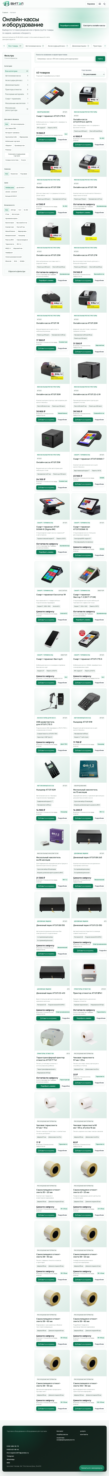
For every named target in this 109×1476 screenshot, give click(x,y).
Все (6, 124)
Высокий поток (22, 223)
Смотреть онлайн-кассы (94, 25)
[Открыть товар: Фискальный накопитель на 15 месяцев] (89, 769)
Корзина (91, 4)
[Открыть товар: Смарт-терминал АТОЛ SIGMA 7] (89, 438)
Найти (100, 59)
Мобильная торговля (12, 141)
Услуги (23, 160)
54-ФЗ (26, 210)
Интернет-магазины (12, 133)
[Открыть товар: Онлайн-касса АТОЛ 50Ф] (52, 370)
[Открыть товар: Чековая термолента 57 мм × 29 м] (89, 1037)
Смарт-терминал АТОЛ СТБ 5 (50, 116)
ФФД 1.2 (8, 248)
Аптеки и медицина (17, 124)
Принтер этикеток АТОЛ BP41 (87, 993)
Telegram (10, 1456)
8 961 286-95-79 (13, 1446)
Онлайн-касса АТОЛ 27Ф (85, 255)
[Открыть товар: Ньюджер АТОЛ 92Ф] (52, 769)
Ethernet (8, 261)
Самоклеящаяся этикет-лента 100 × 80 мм (85, 1384)
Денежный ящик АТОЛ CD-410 (50, 993)
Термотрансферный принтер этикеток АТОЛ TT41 (50, 1058)
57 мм (7, 214)
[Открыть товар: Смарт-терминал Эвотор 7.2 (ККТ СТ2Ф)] (89, 574)
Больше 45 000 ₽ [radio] (11, 196)
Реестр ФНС (9, 240)
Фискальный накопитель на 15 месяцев (85, 790)
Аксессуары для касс (57, 46)
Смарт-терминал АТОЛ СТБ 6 (87, 659)
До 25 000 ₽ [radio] (20, 188)
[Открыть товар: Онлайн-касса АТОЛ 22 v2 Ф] (89, 370)
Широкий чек (17, 248)
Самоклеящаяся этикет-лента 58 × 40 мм (85, 1255)
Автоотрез (15, 214)
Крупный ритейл (11, 137)
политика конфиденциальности (66, 1439)
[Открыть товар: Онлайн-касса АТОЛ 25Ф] (52, 231)
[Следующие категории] (105, 46)
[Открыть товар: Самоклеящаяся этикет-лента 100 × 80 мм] (89, 1363)
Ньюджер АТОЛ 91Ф (82, 722)
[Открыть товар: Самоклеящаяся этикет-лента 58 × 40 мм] (89, 1234)
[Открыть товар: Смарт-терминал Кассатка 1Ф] (52, 574)
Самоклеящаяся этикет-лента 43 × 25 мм (85, 1191)
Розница (8, 150)
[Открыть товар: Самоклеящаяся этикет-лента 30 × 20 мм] (52, 1169)
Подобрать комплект (69, 25)
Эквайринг (9, 253)
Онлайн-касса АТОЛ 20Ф (85, 323)
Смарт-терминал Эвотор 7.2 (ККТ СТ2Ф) (84, 595)
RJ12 (15, 261)
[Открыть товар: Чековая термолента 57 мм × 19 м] (52, 1105)
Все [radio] (6, 174)
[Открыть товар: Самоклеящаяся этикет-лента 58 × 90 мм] (52, 1363)
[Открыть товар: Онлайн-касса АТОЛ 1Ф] (52, 299)
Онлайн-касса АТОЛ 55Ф (48, 187)
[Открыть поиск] (104, 3)
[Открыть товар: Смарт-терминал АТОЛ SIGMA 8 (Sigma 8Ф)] (52, 506)
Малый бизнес (10, 231)
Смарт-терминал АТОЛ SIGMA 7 (88, 459)
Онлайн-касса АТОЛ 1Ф (47, 323)
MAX (8, 1463)
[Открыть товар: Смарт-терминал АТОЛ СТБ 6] (89, 639)
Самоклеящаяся (22, 240)
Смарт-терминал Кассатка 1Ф (51, 594)
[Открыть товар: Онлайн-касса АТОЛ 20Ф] (89, 299)
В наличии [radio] (14, 174)
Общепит (8, 145)
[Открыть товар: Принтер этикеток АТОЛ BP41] (89, 973)
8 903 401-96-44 (13, 1449)
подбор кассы (62, 1434)
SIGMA (22, 261)
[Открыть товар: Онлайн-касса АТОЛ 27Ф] (89, 231)
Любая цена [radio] (9, 188)
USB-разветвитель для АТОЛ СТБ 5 (45, 723)
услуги (82, 1431)
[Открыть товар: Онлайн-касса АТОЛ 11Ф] (89, 163)
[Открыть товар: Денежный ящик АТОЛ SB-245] (89, 837)
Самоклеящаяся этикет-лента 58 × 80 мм (85, 1320)
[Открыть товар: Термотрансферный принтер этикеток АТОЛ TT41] (52, 1037)
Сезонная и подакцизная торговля (16, 155)
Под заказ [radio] (23, 174)
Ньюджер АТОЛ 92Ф (46, 789)
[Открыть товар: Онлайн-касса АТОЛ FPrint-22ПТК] (89, 96)
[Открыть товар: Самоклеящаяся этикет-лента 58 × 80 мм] (89, 1298)
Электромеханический (13, 257)
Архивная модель (11, 218)
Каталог (60, 1431)
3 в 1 (20, 210)
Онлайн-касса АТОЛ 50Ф (48, 394)
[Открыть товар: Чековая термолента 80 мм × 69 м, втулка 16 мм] (89, 1105)
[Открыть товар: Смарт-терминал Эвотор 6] (52, 639)
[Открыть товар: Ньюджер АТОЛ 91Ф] (89, 701)
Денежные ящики (80, 46)
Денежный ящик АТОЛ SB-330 (50, 925)
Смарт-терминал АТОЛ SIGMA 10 (81, 527)
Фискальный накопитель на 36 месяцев (48, 858)
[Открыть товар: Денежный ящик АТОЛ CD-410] (52, 973)
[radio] (16, 71)
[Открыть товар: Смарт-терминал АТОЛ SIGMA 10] (89, 506)
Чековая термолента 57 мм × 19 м (46, 1126)
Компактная (9, 227)
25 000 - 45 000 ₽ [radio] (11, 192)
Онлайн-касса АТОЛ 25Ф (48, 255)
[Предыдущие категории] (4, 46)
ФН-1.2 (19, 244)
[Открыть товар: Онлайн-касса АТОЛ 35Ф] (52, 438)
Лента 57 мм (20, 227)
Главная (5, 12)
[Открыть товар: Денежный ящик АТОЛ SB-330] (52, 905)
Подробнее (62, 140)
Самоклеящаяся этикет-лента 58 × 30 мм (48, 1255)
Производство (20, 145)
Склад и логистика (11, 160)
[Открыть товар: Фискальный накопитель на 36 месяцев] (52, 837)
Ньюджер (21, 235)
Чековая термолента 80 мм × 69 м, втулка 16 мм (85, 1126)
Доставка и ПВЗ (10, 128)
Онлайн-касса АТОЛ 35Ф (48, 462)
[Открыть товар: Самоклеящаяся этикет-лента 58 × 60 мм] (52, 1298)
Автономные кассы (34, 46)
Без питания (9, 223)
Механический (10, 235)
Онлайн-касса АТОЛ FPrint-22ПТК (82, 120)
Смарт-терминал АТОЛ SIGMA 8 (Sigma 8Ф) (47, 527)
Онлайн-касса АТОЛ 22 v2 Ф (86, 394)
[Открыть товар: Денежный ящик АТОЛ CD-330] (89, 905)
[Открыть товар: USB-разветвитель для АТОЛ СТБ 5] (52, 701)
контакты (84, 1434)
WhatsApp (10, 1459)
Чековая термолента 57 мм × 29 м (83, 1058)
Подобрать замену (83, 212)
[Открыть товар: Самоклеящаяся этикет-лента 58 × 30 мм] (52, 1234)
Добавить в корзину (46, 139)
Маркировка (24, 137)
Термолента (9, 244)
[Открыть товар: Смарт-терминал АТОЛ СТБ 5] (52, 96)
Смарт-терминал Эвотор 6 (49, 659)
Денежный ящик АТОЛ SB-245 (87, 857)
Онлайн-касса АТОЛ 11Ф (85, 187)
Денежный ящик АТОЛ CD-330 (87, 925)
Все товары (15, 46)
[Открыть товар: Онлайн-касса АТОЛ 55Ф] (52, 163)
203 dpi (13, 210)
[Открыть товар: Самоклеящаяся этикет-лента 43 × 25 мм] (89, 1169)
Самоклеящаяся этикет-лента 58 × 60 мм (48, 1320)
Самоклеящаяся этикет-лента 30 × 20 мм (48, 1191)
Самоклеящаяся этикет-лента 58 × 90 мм (48, 1384)
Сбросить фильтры (16, 271)
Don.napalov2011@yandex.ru (18, 1453)
